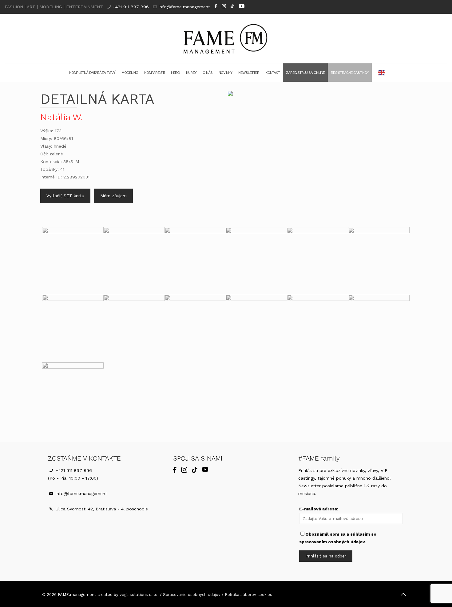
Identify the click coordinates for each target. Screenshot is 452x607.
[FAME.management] (225, 38)
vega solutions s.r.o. (139, 594)
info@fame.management (184, 6)
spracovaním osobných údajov (332, 541)
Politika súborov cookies (248, 594)
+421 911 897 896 (131, 6)
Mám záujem (113, 195)
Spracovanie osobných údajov (191, 594)
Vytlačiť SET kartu (65, 195)
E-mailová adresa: (318, 508)
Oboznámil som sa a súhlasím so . (337, 538)
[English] (382, 72)
